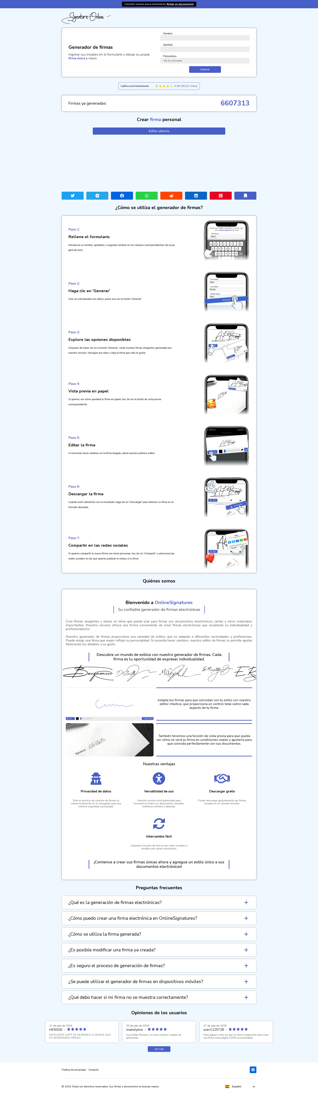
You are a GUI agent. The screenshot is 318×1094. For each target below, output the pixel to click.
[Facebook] (122, 196)
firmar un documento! (180, 4)
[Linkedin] (196, 196)
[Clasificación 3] (164, 86)
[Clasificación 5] (171, 86)
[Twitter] (73, 196)
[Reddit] (171, 196)
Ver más (159, 1049)
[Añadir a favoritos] (245, 196)
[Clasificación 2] (160, 86)
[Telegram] (97, 196)
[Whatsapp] (147, 196)
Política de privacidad (74, 1069)
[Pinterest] (221, 196)
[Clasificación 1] (156, 86)
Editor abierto (159, 131)
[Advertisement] (159, 163)
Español (236, 1086)
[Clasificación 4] (167, 86)
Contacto (93, 1069)
